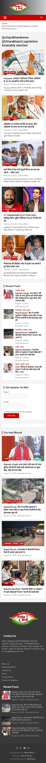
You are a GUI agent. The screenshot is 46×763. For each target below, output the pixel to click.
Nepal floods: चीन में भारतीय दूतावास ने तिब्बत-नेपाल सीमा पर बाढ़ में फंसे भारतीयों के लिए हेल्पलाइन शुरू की (28, 316)
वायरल (24, 310)
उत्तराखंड (6, 164)
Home (4, 674)
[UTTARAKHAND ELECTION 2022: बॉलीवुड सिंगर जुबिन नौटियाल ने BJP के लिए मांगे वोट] (23, 199)
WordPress (30, 759)
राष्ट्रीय (23, 290)
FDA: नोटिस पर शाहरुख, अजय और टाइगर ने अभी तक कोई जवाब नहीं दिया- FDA (28, 369)
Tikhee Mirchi (23, 130)
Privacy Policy (7, 677)
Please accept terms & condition (18, 412)
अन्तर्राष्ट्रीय (18, 310)
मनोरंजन (17, 364)
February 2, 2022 (10, 175)
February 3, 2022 (10, 130)
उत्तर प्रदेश (7, 118)
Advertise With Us (9, 667)
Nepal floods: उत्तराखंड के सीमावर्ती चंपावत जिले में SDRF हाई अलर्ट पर (28, 335)
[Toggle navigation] (5, 17)
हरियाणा (13, 72)
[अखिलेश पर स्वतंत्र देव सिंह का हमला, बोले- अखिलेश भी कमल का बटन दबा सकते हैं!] (23, 108)
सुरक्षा (28, 310)
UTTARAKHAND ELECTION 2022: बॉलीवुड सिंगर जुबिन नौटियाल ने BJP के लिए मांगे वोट (22, 218)
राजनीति (6, 72)
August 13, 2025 (10, 84)
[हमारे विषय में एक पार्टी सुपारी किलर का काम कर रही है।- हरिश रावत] (23, 153)
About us (5, 664)
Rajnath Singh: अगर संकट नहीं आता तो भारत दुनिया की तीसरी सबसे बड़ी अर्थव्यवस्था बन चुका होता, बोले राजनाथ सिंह (28, 297)
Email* (6, 402)
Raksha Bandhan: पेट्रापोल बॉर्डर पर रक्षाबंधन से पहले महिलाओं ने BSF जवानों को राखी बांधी (28, 352)
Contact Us (6, 670)
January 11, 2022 (10, 270)
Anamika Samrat (24, 84)
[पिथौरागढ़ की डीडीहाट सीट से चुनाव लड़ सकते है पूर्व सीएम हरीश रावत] (23, 247)
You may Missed (13, 432)
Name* (6, 392)
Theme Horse (26, 756)
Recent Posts (12, 286)
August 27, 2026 (21, 304)
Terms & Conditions (10, 680)
